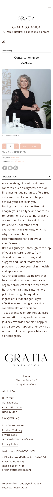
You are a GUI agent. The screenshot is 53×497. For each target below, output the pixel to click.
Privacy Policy (10, 444)
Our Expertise (10, 402)
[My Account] (3, 41)
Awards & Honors (12, 407)
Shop (10, 50)
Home (4, 50)
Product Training (12, 430)
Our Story (7, 398)
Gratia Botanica (26, 27)
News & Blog (9, 411)
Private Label (9, 434)
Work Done (15, 158)
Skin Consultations (13, 425)
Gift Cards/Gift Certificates (17, 439)
